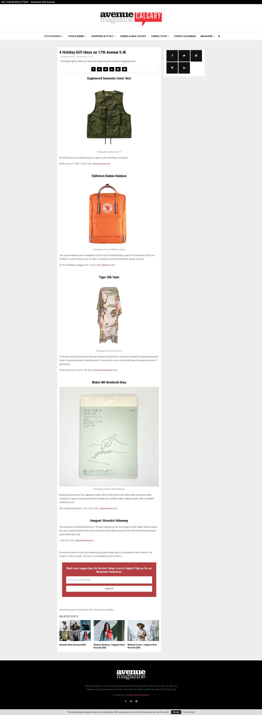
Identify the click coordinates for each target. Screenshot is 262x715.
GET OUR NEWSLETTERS (14, 2)
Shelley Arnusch (69, 57)
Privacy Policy (189, 712)
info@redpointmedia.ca (137, 695)
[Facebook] (125, 701)
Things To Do (159, 36)
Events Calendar (185, 36)
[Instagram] (136, 701)
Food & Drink (76, 36)
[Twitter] (131, 701)
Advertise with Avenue (43, 2)
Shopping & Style (102, 36)
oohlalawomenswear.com (105, 370)
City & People (52, 36)
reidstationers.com (108, 508)
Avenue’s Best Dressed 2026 (72, 644)
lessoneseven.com (101, 163)
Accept (176, 712)
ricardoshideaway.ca (84, 540)
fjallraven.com (108, 265)
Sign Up (109, 589)
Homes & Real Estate (133, 36)
